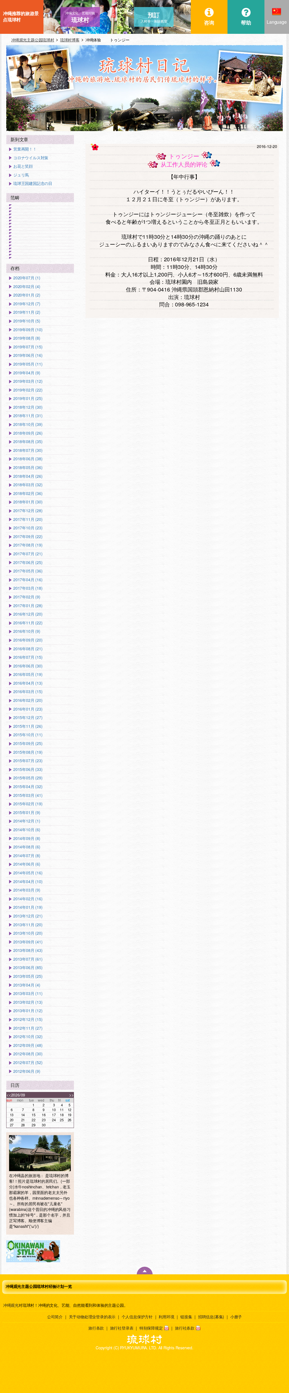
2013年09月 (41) (27, 942)
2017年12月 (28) (27, 510)
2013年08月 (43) (27, 950)
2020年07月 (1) (26, 277)
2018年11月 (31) (27, 415)
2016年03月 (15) (27, 691)
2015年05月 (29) (27, 777)
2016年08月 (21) (27, 648)
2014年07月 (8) (26, 855)
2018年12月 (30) (27, 407)
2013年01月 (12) (27, 1010)
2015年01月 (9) (26, 812)
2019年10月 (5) (26, 321)
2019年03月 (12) (27, 381)
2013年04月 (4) (26, 985)
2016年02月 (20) (27, 700)
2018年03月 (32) (27, 484)
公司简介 (55, 1316)
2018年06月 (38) (27, 458)
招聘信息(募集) (211, 1316)
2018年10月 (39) (27, 424)
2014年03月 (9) (26, 890)
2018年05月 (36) (27, 467)
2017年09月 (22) (27, 536)
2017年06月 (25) (27, 562)
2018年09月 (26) (27, 433)
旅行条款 (96, 1328)
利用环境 (166, 1316)
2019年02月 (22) (27, 390)
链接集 (186, 1316)
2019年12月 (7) (26, 303)
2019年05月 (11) (27, 364)
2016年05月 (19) (27, 674)
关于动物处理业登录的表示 (92, 1316)
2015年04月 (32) (27, 786)
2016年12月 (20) (27, 614)
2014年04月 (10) (27, 881)
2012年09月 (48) (27, 1045)
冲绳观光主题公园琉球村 (32, 40)
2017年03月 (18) (27, 588)
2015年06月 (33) (27, 769)
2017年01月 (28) (27, 605)
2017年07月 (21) (27, 553)
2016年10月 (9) (26, 631)
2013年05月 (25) (27, 976)
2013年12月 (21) (27, 916)
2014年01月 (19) (27, 907)
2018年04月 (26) (27, 476)
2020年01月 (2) (26, 295)
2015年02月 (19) (27, 803)
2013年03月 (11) (27, 993)
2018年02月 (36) (27, 493)
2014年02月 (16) (27, 898)
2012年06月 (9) (26, 1071)
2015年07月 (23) (27, 760)
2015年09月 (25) (27, 743)
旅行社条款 (184, 1328)
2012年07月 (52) (27, 1062)
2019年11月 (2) (26, 312)
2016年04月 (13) (27, 683)
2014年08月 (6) (26, 847)
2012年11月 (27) (27, 1028)
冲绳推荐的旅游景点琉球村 (20, 16)
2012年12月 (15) (27, 1019)
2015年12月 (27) (27, 717)
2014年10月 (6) (26, 829)
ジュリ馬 (21, 175)
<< (8, 1095)
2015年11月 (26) (27, 726)
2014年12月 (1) (26, 821)
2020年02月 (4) (26, 286)
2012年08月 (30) (27, 1053)
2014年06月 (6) (26, 864)
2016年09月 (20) (27, 640)
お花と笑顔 (23, 166)
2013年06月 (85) (27, 967)
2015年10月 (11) (27, 734)
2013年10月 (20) (27, 933)
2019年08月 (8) (26, 338)
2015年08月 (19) (27, 752)
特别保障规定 (151, 1328)
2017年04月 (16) (27, 579)
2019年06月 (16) (27, 355)
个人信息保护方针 (137, 1316)
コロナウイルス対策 (30, 157)
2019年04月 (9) (26, 372)
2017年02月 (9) (26, 597)
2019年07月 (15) (27, 347)
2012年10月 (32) (27, 1036)
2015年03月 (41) (27, 795)
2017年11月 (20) (27, 519)
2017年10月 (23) (27, 527)
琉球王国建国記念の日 (32, 183)
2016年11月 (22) (27, 622)
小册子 (236, 1316)
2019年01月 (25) (27, 398)
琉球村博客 (70, 40)
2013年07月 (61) (27, 959)
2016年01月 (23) (27, 709)
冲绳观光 (11, 1305)
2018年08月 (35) (27, 441)
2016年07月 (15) (27, 657)
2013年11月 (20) (27, 924)
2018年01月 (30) (27, 502)
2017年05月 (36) (27, 571)
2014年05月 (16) (27, 872)
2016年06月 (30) (27, 666)
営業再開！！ (25, 149)
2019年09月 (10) (27, 329)
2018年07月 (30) (27, 450)
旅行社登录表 (121, 1328)
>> (71, 1095)
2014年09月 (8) (26, 838)
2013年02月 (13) (27, 1002)
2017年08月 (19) (27, 545)
